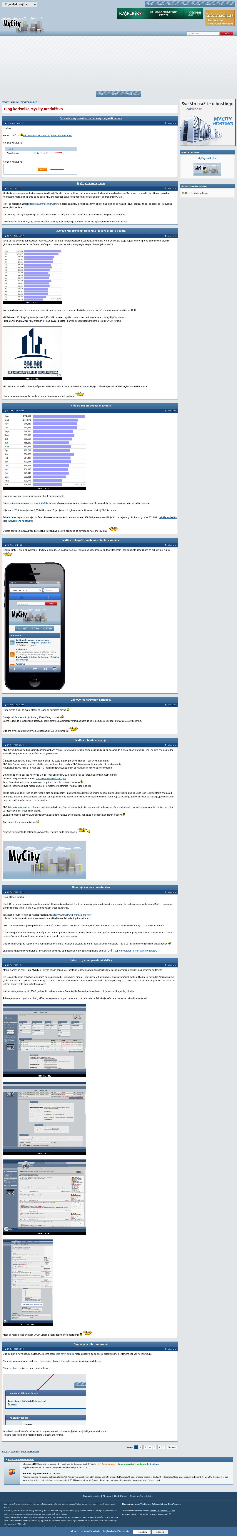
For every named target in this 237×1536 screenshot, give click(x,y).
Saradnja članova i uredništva (91, 887)
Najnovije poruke (91, 1496)
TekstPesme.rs (174, 1504)
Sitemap (107, 1496)
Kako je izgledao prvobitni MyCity (91, 960)
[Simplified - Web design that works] (170, 1513)
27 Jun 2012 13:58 (15, 1349)
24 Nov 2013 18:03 (15, 705)
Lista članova (209, 4)
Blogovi (186, 4)
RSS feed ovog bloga (196, 193)
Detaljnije (154, 1464)
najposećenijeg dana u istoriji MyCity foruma (33, 503)
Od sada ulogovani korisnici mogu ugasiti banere (91, 118)
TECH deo (103, 94)
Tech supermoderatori (145, 950)
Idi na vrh (172, 123)
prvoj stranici (12, 1368)
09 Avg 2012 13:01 (15, 892)
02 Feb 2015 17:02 (15, 411)
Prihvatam (142, 1531)
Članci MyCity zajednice (141, 1496)
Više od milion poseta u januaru (91, 405)
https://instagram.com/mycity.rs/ (43, 204)
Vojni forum (145, 1504)
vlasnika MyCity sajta (16, 1524)
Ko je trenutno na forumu (21, 1459)
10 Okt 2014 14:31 (15, 545)
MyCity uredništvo (30, 102)
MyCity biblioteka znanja (90, 740)
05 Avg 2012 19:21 (15, 965)
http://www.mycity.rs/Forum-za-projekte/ (71, 915)
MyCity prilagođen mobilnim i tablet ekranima (91, 540)
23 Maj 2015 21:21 (15, 188)
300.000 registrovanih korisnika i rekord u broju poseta (91, 230)
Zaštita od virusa (159, 1504)
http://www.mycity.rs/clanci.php (51, 778)
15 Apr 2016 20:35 (15, 123)
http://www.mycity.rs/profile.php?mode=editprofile (47, 135)
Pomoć (230, 4)
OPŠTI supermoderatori (119, 950)
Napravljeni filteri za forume (91, 1343)
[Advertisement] (118, 65)
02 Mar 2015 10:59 (15, 236)
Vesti (137, 1504)
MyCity (150, 4)
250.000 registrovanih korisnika (91, 699)
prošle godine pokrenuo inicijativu (33, 807)
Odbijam (160, 1531)
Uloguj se (161, 4)
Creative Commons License (162, 1511)
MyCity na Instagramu (91, 183)
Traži (221, 4)
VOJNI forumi (132, 94)
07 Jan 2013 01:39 (15, 745)
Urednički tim (120, 1496)
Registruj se (173, 4)
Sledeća (172, 1447)
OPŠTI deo (117, 94)
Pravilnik (196, 4)
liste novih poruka (65, 1354)
